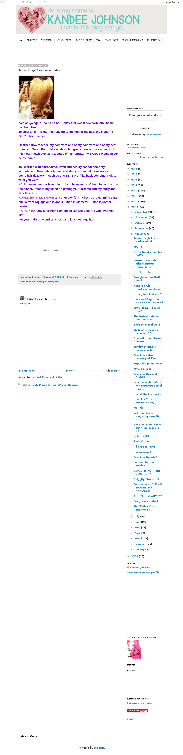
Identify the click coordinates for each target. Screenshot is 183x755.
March (139, 538)
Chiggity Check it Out (147, 479)
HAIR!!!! (138, 247)
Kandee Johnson (140, 567)
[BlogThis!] (93, 277)
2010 (134, 201)
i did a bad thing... (145, 447)
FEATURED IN (111, 40)
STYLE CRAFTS (64, 40)
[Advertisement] (68, 53)
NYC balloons (142, 369)
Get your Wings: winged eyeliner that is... (147, 416)
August (139, 234)
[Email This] (90, 277)
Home (20, 40)
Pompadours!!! (143, 452)
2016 (134, 169)
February (141, 544)
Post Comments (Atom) (50, 377)
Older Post (113, 371)
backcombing (36, 282)
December (141, 212)
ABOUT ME (32, 40)
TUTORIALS (47, 40)
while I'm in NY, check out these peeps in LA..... (147, 428)
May (138, 527)
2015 (134, 174)
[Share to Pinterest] (101, 277)
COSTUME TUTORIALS (132, 40)
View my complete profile (143, 572)
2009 (135, 207)
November (142, 217)
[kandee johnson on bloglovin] (134, 658)
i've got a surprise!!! (146, 501)
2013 (134, 185)
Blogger (99, 748)
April (138, 533)
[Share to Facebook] (98, 277)
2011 (134, 196)
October (140, 223)
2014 (134, 179)
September (142, 228)
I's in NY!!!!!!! (141, 436)
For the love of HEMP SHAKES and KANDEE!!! (148, 487)
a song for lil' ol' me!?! (148, 294)
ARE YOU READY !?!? (148, 496)
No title (138, 408)
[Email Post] (85, 277)
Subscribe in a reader (140, 703)
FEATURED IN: (153, 40)
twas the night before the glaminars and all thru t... (148, 385)
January (140, 549)
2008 (135, 556)
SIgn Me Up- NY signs (148, 363)
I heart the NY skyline (148, 394)
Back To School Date (147, 325)
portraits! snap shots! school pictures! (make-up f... (147, 263)
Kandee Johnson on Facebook (136, 147)
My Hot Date (142, 272)
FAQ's (98, 40)
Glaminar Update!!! (145, 457)
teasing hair (52, 282)
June (138, 522)
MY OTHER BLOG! (83, 40)
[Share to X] (96, 277)
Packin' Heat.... (143, 441)
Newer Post (26, 371)
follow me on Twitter (150, 157)
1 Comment (73, 277)
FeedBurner (153, 134)
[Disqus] (69, 327)
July (137, 516)
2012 (134, 190)
